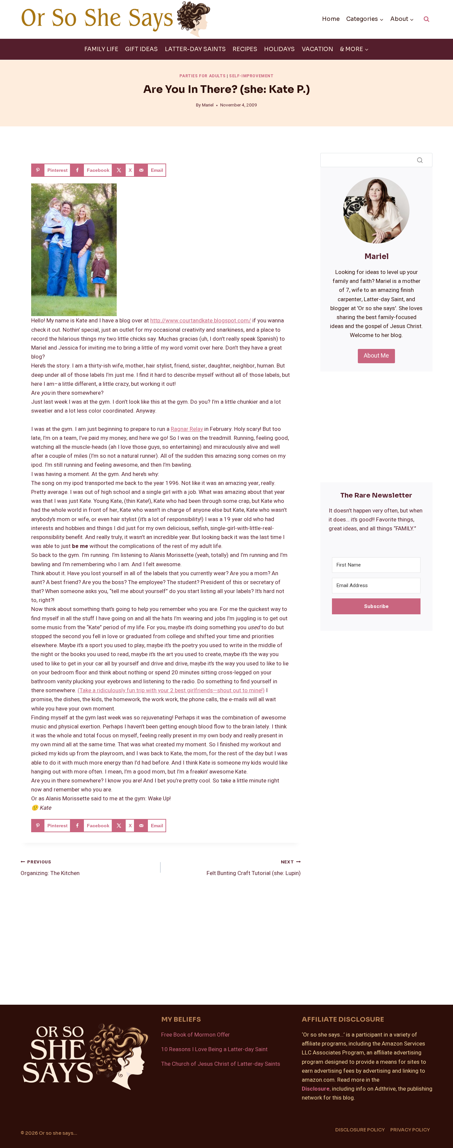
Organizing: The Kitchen (50, 868)
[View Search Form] (426, 19)
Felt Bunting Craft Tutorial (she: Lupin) (253, 868)
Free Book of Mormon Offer (195, 1035)
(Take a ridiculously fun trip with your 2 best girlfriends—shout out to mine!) (171, 690)
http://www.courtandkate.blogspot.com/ (200, 320)
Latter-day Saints (195, 49)
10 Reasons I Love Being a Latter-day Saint (214, 1049)
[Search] (420, 160)
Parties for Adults (202, 76)
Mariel (208, 105)
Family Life (101, 49)
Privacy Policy (410, 1130)
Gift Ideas (141, 49)
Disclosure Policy (360, 1130)
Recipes (244, 49)
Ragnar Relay (187, 429)
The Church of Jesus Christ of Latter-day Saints (220, 1064)
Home (331, 19)
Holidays (279, 49)
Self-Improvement (251, 76)
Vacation (317, 49)
